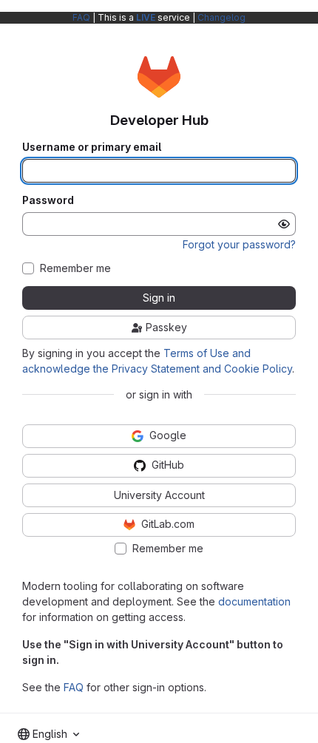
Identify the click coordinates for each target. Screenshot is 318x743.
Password (48, 200)
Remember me (75, 268)
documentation (254, 601)
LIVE (145, 17)
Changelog (221, 17)
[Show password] (284, 224)
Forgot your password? (239, 244)
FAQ (81, 17)
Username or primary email (91, 147)
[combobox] (48, 734)
